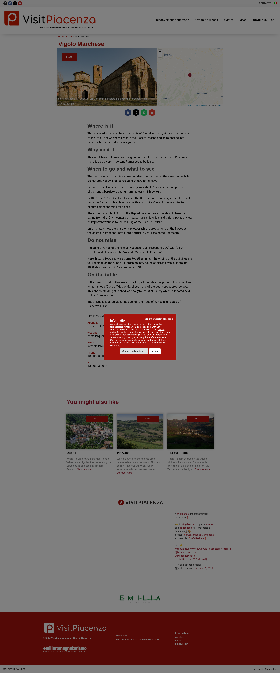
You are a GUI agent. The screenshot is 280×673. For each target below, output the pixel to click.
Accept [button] (155, 351)
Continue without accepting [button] (158, 319)
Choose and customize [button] (134, 351)
